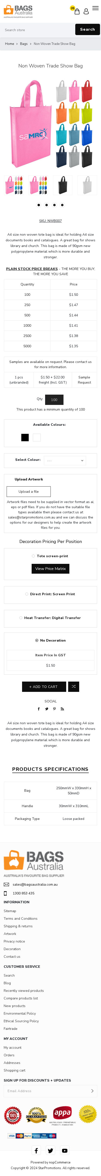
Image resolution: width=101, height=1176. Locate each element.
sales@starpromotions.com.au (31, 517)
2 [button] (46, 205)
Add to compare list (73, 687)
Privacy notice (14, 941)
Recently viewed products (24, 990)
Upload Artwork (29, 479)
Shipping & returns (18, 926)
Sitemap (10, 911)
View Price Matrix (50, 568)
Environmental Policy (20, 1013)
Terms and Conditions (21, 918)
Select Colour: (27, 459)
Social (51, 701)
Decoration (12, 949)
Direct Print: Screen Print (52, 594)
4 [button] (62, 205)
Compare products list (21, 998)
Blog (7, 983)
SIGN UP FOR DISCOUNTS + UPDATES (37, 1080)
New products (14, 1006)
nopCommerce (59, 1162)
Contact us (12, 956)
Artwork (10, 933)
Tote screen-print (52, 556)
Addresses (12, 1062)
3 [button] (54, 205)
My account (12, 1047)
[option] (13, 185)
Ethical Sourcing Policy (21, 1021)
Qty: (40, 399)
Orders (9, 1055)
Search (87, 29)
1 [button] (38, 205)
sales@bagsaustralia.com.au (35, 884)
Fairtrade (10, 1028)
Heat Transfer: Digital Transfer (52, 618)
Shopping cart (14, 1070)
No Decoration (53, 640)
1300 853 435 (23, 893)
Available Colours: (49, 424)
